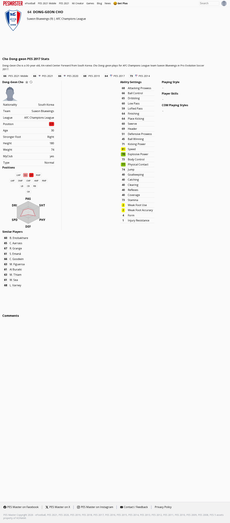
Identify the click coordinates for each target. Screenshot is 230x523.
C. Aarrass (16, 243)
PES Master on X (59, 507)
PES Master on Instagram (97, 507)
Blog (99, 3)
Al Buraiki (16, 269)
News (108, 3)
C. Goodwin (17, 259)
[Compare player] (31, 82)
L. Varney (15, 285)
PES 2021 (64, 3)
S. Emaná (15, 254)
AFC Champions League (71, 19)
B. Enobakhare (19, 238)
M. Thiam (15, 274)
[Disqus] (115, 366)
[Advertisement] (63, 43)
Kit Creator (78, 3)
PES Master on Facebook (23, 507)
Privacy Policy (163, 507)
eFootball (30, 3)
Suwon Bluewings (38, 19)
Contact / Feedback (136, 507)
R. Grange (16, 248)
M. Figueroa (17, 264)
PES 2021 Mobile (47, 3)
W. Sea (14, 280)
